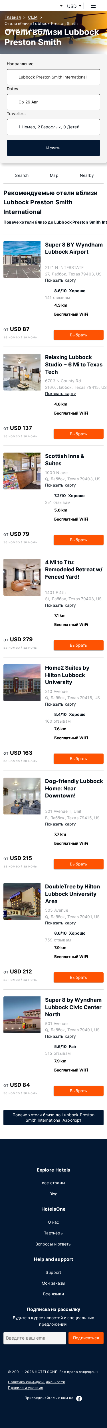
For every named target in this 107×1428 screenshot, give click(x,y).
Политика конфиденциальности (36, 1382)
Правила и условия (25, 1387)
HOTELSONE (46, 1372)
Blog (53, 1193)
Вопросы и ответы (53, 1244)
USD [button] (72, 6)
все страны (53, 1182)
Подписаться (86, 1337)
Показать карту (60, 280)
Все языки (53, 1293)
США (32, 17)
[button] (54, 6)
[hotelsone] (26, 5)
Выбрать (78, 334)
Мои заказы (53, 1283)
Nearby (87, 175)
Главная (13, 17)
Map (54, 175)
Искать (53, 147)
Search (22, 175)
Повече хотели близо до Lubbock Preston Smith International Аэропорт (53, 1117)
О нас (53, 1222)
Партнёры (53, 1232)
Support (53, 1272)
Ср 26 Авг (28, 101)
